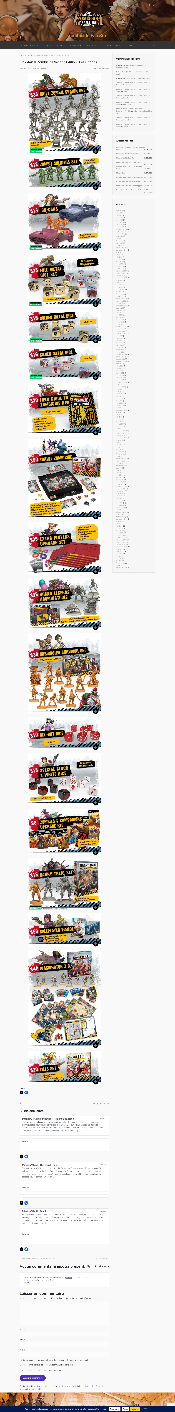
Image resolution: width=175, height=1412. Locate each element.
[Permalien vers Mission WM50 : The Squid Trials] (64, 1183)
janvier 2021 (120, 352)
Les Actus (30, 56)
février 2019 (120, 405)
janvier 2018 (120, 429)
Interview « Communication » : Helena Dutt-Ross (132, 148)
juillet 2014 (119, 524)
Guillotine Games (30, 1401)
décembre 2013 (121, 540)
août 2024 (119, 252)
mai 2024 (119, 259)
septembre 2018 (121, 410)
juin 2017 (119, 445)
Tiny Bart (126, 98)
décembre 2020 (121, 354)
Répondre (27, 1282)
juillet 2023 (119, 282)
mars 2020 (120, 375)
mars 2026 (120, 222)
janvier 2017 (120, 456)
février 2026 (120, 224)
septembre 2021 (121, 333)
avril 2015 (119, 503)
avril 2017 (119, 449)
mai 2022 (119, 315)
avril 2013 (119, 558)
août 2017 (119, 440)
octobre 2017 (120, 435)
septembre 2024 (121, 250)
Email (22, 1340)
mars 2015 (120, 505)
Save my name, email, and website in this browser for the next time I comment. (55, 1360)
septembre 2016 (121, 466)
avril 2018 (119, 422)
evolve (72, 1405)
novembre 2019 (121, 384)
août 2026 (119, 211)
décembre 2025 (121, 229)
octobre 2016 (120, 463)
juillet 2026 (119, 213)
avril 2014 (119, 531)
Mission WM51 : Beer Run (125, 158)
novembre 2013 (121, 542)
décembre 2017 (121, 431)
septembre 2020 (121, 361)
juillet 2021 (119, 338)
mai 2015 (119, 500)
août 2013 (119, 549)
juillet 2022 (119, 310)
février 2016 (120, 482)
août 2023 (119, 280)
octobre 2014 (120, 517)
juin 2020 (119, 368)
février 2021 (120, 350)
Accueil (22, 56)
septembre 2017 (121, 438)
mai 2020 (119, 370)
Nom (22, 1329)
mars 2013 (120, 561)
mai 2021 (119, 343)
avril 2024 (119, 262)
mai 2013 (119, 556)
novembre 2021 (121, 329)
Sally (125, 91)
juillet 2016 (119, 470)
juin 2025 (119, 238)
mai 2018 (119, 419)
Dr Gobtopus (128, 85)
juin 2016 (119, 473)
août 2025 (119, 236)
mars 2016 (120, 480)
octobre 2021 (120, 331)
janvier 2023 (120, 296)
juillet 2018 (119, 415)
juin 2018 (119, 417)
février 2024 (120, 266)
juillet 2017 (119, 442)
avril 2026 (119, 220)
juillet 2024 (119, 255)
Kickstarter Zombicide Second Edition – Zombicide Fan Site (44, 1277)
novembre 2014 (121, 514)
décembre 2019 (121, 382)
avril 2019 (119, 401)
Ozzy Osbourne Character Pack (138, 78)
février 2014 (120, 535)
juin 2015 (119, 498)
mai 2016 (119, 475)
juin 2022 (119, 313)
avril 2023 (119, 289)
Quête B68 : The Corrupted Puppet (129, 186)
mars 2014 (120, 533)
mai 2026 (119, 217)
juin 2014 (119, 526)
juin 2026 (119, 215)
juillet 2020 (119, 366)
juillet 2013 (119, 551)
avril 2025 (119, 243)
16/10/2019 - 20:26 (82, 1277)
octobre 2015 (120, 491)
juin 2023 (119, 285)
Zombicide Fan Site (87, 35)
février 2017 (120, 454)
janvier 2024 (120, 268)
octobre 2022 (120, 303)
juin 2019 (119, 396)
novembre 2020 (121, 357)
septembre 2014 (121, 519)
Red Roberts (127, 104)
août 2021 (119, 336)
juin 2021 (119, 340)
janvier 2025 (120, 245)
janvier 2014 (120, 537)
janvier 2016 (120, 484)
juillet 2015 (119, 496)
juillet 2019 (119, 394)
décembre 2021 (121, 326)
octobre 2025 (120, 234)
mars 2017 (120, 452)
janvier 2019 (120, 408)
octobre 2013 (120, 544)
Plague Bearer (121, 173)
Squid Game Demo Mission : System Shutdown (133, 190)
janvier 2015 (120, 510)
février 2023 (120, 294)
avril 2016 (119, 477)
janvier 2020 (120, 380)
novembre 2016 (121, 461)
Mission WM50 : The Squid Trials (128, 154)
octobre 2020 (120, 359)
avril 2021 (119, 345)
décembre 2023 (121, 271)
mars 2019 (120, 403)
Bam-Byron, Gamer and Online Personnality (38, 1259)
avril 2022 (119, 317)
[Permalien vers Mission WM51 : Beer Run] (64, 1229)
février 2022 (120, 322)
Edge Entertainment (88, 1399)
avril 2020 (119, 373)
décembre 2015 (121, 486)
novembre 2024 (121, 248)
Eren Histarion (40, 68)
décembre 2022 (121, 299)
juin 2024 (119, 257)
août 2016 (119, 468)
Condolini (127, 120)
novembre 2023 (121, 273)
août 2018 (119, 412)
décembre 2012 (121, 568)
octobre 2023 (120, 275)
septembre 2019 (121, 389)
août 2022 (119, 308)
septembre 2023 (121, 278)
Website (23, 1350)
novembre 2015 (121, 489)
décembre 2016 (121, 459)
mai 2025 (119, 241)
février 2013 (120, 563)
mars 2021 (120, 347)
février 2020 (120, 378)
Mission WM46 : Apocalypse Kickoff (129, 177)
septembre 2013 (121, 547)
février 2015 (120, 507)
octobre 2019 (120, 387)
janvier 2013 (120, 565)
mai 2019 (119, 398)
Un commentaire (103, 68)
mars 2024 (120, 264)
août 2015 (119, 493)
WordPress (101, 1405)
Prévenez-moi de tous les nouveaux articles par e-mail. (44, 1370)
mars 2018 (120, 424)
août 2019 (119, 391)
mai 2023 (119, 287)
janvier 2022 (120, 324)
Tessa (125, 126)
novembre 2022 (121, 301)
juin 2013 (119, 554)
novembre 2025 (121, 231)
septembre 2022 (121, 306)
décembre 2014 (121, 512)
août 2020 (119, 364)
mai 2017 (119, 447)
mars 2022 (120, 319)
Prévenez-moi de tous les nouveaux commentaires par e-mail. (48, 1365)
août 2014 (119, 521)
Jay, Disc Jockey (101, 1259)
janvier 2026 (120, 227)
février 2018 (120, 426)
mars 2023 (120, 292)
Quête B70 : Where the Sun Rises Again (130, 162)
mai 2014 (119, 528)
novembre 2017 (121, 433)
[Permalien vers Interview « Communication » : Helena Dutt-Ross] (64, 1136)
